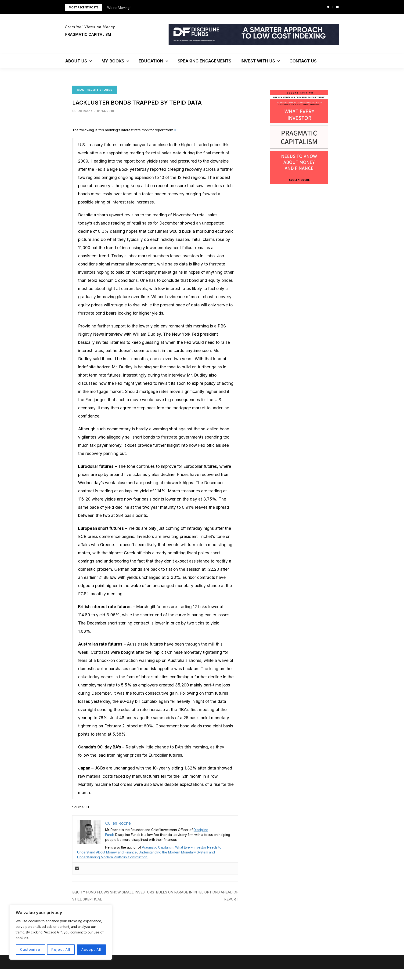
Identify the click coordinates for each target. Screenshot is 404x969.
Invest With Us (258, 60)
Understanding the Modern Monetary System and (177, 852)
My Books (112, 60)
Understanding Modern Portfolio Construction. (112, 857)
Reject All (60, 949)
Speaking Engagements (204, 60)
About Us (76, 60)
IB (175, 130)
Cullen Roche (82, 111)
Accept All (91, 949)
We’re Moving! (118, 7)
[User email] (77, 868)
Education (151, 60)
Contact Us (303, 60)
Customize (30, 949)
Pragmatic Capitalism (88, 34)
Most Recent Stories (94, 89)
